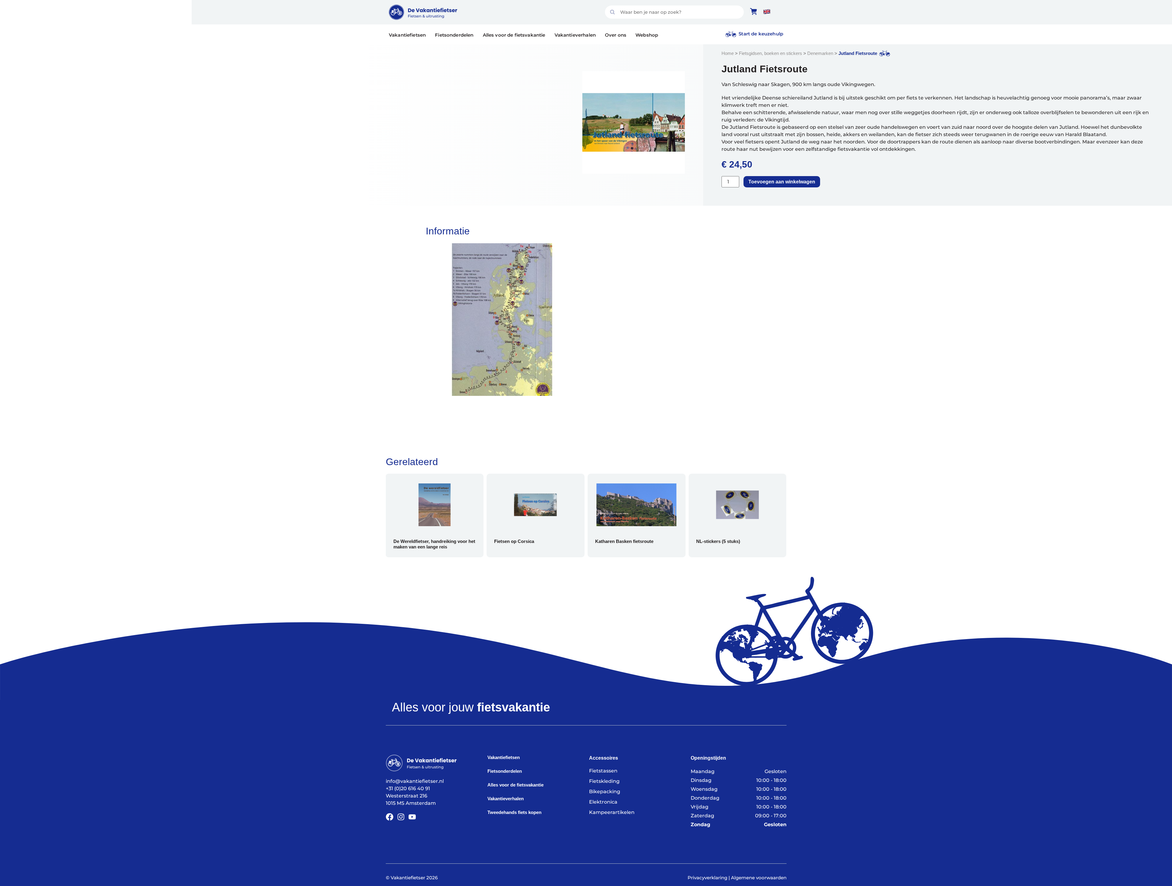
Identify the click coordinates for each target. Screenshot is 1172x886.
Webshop (646, 35)
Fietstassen (603, 771)
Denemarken (820, 53)
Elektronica (603, 802)
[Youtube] (412, 817)
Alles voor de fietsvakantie (514, 35)
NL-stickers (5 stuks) (703, 541)
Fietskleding (604, 781)
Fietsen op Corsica (499, 541)
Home (728, 53)
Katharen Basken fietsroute (609, 541)
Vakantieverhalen (575, 35)
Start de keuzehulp (761, 34)
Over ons (615, 35)
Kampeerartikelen (612, 812)
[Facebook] (389, 817)
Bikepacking (604, 791)
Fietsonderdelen (454, 35)
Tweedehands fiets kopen (514, 812)
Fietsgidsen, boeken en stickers (770, 53)
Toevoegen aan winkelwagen (781, 181)
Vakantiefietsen (407, 35)
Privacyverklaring (707, 878)
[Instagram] (401, 817)
